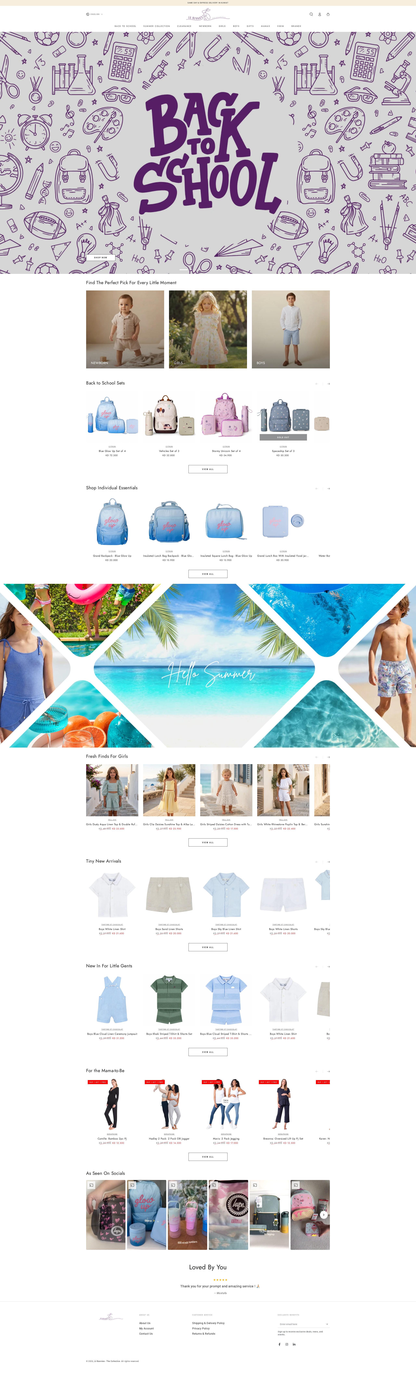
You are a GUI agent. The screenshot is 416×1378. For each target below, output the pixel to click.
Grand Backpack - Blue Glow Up (112, 556)
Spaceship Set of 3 (283, 451)
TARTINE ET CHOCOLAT (112, 924)
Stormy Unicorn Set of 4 (226, 451)
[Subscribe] (328, 1324)
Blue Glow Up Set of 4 (112, 451)
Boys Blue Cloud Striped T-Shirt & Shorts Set (226, 1034)
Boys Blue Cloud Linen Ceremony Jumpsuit (112, 1034)
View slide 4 (213, 267)
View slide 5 (223, 267)
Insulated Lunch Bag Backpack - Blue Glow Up (169, 556)
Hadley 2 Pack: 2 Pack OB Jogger (169, 1139)
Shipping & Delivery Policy (208, 1323)
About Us (144, 1323)
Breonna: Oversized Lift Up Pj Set (283, 1139)
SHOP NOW (100, 257)
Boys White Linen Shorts (283, 929)
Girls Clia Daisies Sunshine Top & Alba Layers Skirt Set (169, 824)
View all (208, 469)
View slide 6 (232, 267)
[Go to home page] (208, 14)
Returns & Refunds (203, 1333)
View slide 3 (203, 267)
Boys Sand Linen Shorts (169, 929)
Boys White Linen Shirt (112, 929)
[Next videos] (324, 1215)
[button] (311, 14)
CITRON (112, 446)
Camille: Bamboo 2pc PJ (112, 1139)
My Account (146, 1328)
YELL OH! (112, 820)
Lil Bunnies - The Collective (107, 1361)
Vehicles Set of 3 (169, 451)
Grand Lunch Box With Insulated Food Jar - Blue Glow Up (283, 556)
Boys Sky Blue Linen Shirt (226, 929)
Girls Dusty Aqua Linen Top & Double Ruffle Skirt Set (112, 824)
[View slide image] (208, 153)
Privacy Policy (201, 1328)
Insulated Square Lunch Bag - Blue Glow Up (226, 556)
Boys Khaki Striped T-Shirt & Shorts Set (169, 1034)
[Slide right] (326, 384)
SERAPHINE (112, 1134)
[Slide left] (319, 384)
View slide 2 (193, 267)
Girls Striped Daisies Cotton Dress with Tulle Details (226, 824)
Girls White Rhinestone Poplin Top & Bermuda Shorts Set (283, 824)
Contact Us (146, 1333)
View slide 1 (184, 267)
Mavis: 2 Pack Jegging (226, 1139)
